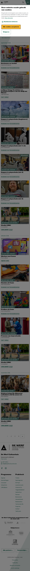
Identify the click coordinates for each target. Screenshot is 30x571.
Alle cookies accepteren (11, 26)
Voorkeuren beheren (11, 21)
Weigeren (6, 32)
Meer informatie (9, 18)
